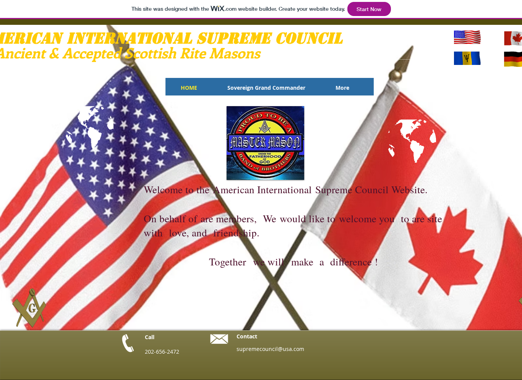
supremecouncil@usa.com (270, 349)
